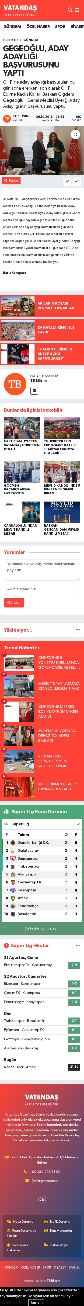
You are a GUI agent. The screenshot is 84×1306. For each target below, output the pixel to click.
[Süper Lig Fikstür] (78, 946)
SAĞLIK (74, 1267)
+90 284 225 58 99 (45, 1172)
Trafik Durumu (59, 1221)
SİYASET (60, 1267)
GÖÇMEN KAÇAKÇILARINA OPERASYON (17, 489)
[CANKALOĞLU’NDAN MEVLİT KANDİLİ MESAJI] (22, 512)
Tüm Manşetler (60, 1230)
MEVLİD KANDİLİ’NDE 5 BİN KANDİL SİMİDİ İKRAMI (62, 489)
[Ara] (70, 10)
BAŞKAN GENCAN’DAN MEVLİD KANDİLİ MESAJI (61, 529)
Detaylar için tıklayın (42, 928)
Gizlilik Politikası (14, 1303)
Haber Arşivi (59, 1245)
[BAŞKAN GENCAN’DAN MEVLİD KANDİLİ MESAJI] (62, 512)
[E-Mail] (34, 391)
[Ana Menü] (77, 10)
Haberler (10, 40)
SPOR (60, 27)
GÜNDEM (12, 27)
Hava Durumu (23, 1221)
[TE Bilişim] (15, 384)
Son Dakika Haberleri (18, 1247)
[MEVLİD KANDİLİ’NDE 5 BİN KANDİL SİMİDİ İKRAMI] (62, 472)
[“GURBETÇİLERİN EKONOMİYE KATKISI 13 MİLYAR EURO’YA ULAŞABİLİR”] (62, 428)
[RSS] (42, 1199)
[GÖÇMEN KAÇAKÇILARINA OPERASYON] (22, 472)
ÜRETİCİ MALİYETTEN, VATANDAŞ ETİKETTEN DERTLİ (22, 445)
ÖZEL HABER (38, 27)
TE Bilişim (38, 381)
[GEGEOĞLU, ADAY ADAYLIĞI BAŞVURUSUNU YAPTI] (42, 150)
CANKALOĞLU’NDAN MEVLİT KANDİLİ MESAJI (20, 529)
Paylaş (14, 180)
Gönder (14, 603)
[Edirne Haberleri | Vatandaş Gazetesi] (20, 10)
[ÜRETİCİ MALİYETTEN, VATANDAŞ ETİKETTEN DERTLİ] (22, 428)
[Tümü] (78, 630)
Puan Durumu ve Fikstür (22, 1233)
